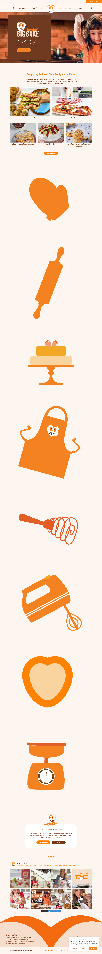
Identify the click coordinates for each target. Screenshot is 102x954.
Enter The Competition (23, 50)
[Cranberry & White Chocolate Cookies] (79, 133)
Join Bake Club (43, 842)
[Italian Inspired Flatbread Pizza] (72, 101)
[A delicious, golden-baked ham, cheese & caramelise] (82, 899)
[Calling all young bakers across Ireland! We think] (20, 899)
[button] (98, 1)
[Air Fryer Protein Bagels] (30, 101)
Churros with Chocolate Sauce (23, 144)
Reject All (84, 948)
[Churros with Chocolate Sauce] (23, 133)
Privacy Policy (49, 950)
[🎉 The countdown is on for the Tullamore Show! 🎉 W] (61, 878)
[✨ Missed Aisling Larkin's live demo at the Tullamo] (20, 878)
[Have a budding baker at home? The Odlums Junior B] (61, 899)
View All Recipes (51, 153)
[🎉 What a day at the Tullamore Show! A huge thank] (41, 878)
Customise (75, 948)
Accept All (93, 948)
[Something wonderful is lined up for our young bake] (41, 899)
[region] (84, 944)
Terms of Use (63, 950)
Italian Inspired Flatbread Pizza (71, 118)
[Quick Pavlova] (51, 133)
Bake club (94, 1)
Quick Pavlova (51, 144)
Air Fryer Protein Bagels (30, 118)
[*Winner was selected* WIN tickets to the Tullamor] (82, 878)
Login (58, 842)
